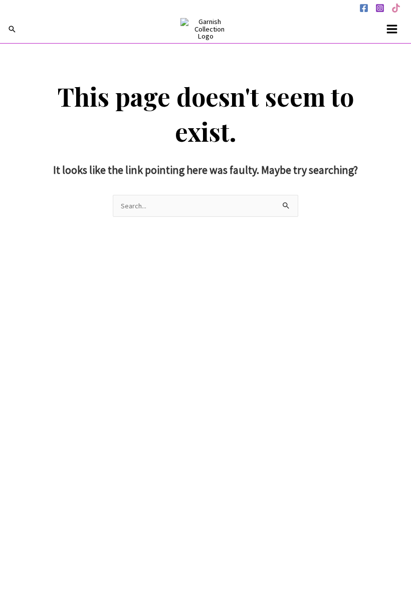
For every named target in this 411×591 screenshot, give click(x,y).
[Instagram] (380, 8)
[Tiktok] (396, 8)
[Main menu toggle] (391, 29)
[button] (12, 29)
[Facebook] (364, 8)
